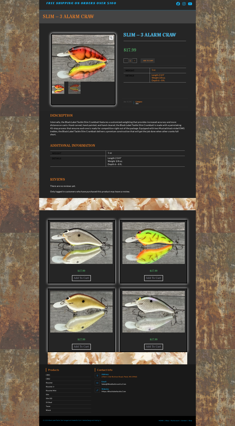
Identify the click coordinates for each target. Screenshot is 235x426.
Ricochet (49, 383)
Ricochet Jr (50, 387)
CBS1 (48, 375)
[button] (111, 38)
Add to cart (148, 61)
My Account (175, 420)
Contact (184, 420)
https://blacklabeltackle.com (114, 391)
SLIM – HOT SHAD (81, 265)
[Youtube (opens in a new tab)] (189, 4)
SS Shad (49, 402)
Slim (137, 104)
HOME (161, 420)
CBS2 (48, 379)
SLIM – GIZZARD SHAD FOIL (153, 334)
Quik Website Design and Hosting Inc (89, 420)
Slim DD (49, 398)
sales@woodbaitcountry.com (114, 384)
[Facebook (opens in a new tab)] (178, 4)
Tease (48, 406)
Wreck (48, 410)
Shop (167, 420)
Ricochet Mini (51, 391)
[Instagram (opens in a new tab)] (184, 4)
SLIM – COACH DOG (153, 265)
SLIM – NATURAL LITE (81, 334)
